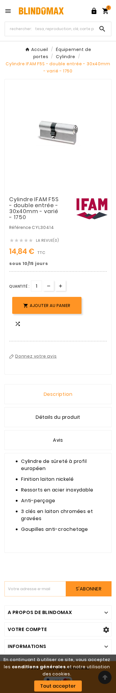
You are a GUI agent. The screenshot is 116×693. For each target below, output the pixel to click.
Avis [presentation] (58, 440)
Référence (20, 227)
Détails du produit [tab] (58, 417)
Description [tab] (58, 394)
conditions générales (39, 667)
